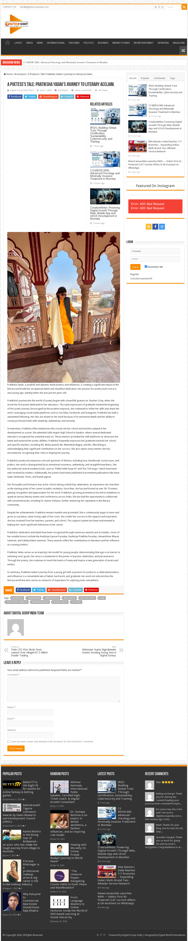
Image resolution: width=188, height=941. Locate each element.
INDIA (29, 42)
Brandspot (20, 74)
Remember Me (155, 266)
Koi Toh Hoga (87, 598)
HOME (7, 42)
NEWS (40, 42)
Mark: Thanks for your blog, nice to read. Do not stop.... (169, 828)
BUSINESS (103, 42)
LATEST (18, 42)
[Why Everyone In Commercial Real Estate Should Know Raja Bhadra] (12, 901)
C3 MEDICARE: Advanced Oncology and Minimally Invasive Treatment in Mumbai (105, 174)
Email (11, 718)
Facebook (17, 598)
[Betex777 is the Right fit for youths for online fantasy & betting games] (12, 784)
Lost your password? (141, 278)
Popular (145, 78)
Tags (172, 78)
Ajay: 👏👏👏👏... (165, 782)
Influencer (69, 598)
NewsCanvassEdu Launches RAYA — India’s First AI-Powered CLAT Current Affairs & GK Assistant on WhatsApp (155, 164)
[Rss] (155, 7)
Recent (132, 78)
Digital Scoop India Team (22, 90)
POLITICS (89, 42)
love (102, 598)
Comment (13, 674)
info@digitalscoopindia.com (34, 7)
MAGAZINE (179, 42)
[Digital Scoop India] (16, 23)
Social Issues (60, 602)
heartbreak (34, 598)
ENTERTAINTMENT (143, 42)
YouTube (76, 602)
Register (134, 274)
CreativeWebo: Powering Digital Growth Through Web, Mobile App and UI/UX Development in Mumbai (75, 62)
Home (9, 74)
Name (11, 707)
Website (11, 730)
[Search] (184, 7)
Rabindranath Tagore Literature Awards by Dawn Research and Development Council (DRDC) (21, 813)
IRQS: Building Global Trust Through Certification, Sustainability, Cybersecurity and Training (103, 134)
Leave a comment (83, 90)
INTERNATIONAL (56, 42)
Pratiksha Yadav (40, 602)
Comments (159, 78)
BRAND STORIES (121, 42)
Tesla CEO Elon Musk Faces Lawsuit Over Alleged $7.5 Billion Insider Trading (29, 651)
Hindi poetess (52, 598)
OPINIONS (163, 42)
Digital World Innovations (171, 935)
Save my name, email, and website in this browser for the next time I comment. (52, 741)
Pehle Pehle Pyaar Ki (17, 602)
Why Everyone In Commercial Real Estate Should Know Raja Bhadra (32, 902)
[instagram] (162, 7)
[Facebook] (159, 7)
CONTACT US (9, 7)
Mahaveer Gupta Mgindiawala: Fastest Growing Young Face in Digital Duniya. (99, 651)
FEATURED (74, 42)
